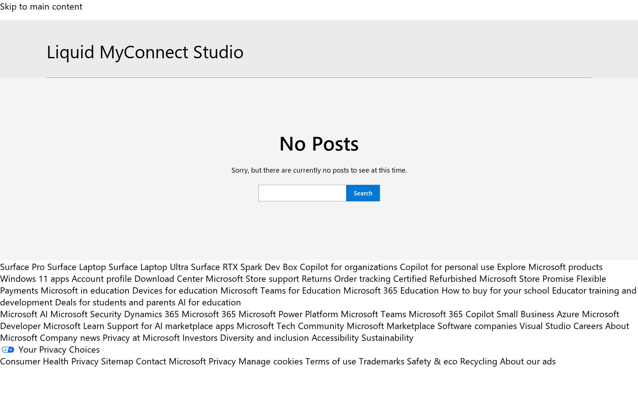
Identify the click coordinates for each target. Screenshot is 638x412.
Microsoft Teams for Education (280, 290)
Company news (70, 337)
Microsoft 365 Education (391, 290)
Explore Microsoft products (550, 266)
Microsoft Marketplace (391, 325)
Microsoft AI (24, 313)
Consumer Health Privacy (49, 361)
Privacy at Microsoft (141, 337)
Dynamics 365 (151, 313)
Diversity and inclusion (264, 337)
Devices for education (175, 290)
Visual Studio (545, 325)
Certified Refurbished (435, 278)
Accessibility (335, 337)
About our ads (528, 361)
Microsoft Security (85, 313)
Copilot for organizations (348, 266)
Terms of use (330, 361)
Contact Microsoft (171, 361)
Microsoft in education (85, 290)
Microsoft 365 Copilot (451, 313)
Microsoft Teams (373, 313)
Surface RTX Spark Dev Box (244, 266)
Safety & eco (432, 361)
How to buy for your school (495, 290)
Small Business (525, 313)
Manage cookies (271, 361)
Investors (199, 337)
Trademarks (381, 361)
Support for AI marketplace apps (170, 325)
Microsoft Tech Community (290, 325)
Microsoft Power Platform (288, 313)
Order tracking (362, 278)
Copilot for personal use (447, 266)
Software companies (477, 325)
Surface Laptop (76, 266)
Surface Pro (22, 266)
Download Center (168, 278)
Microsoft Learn (73, 325)
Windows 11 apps (34, 278)
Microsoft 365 (209, 313)
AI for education (209, 302)
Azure (568, 313)
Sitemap (117, 361)
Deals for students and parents (115, 302)
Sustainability (387, 337)
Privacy (224, 361)
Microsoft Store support (252, 278)
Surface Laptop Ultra (148, 266)
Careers (588, 325)
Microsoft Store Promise (526, 278)
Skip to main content (41, 6)
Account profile (102, 278)
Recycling (478, 361)
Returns (317, 278)
